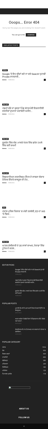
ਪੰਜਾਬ (4, 207)
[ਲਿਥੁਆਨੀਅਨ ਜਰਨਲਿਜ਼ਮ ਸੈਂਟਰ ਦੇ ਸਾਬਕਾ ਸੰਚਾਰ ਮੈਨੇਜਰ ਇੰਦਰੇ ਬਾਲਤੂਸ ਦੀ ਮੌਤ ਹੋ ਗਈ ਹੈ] (24, 163)
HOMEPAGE (30, 35)
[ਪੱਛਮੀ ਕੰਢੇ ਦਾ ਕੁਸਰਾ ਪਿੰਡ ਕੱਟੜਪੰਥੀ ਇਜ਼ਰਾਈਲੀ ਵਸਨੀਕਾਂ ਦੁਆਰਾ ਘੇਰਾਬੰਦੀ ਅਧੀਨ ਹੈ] (24, 95)
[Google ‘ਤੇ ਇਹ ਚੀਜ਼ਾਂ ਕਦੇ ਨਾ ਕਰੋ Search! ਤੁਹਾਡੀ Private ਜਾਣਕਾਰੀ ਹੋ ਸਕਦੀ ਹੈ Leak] (24, 60)
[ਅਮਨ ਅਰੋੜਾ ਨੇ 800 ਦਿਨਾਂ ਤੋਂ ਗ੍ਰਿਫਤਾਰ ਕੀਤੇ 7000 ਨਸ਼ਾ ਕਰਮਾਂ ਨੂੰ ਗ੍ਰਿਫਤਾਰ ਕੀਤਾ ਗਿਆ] (7, 321)
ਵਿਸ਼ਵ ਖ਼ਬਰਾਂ (5, 104)
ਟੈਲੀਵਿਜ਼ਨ (5, 70)
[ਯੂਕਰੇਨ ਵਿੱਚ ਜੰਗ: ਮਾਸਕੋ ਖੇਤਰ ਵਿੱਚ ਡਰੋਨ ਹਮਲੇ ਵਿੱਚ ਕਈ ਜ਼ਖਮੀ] (24, 129)
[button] (3, 11)
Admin (4, 80)
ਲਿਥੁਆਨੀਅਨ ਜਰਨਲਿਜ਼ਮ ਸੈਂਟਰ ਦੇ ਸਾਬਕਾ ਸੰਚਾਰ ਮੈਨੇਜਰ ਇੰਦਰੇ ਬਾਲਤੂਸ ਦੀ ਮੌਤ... (23, 178)
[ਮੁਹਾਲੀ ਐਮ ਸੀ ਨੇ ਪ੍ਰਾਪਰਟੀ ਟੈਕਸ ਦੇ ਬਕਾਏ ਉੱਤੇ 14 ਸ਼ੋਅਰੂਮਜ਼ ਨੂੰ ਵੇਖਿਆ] (7, 311)
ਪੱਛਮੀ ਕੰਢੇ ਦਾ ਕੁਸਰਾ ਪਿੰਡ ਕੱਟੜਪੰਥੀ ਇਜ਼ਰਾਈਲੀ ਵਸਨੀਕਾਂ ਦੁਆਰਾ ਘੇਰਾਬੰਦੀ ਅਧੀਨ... (23, 109)
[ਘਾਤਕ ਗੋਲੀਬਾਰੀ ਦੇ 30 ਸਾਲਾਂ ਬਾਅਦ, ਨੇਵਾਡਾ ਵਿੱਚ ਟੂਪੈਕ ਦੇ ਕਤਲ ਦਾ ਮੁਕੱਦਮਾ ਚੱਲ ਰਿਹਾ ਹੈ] (24, 232)
